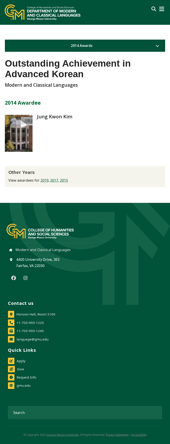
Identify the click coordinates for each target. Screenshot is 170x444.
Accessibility (139, 435)
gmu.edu (24, 385)
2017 (54, 180)
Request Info (26, 377)
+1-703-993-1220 (30, 322)
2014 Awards (82, 45)
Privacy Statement (117, 435)
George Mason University (62, 435)
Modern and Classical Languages (43, 249)
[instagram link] (25, 278)
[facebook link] (13, 278)
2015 (64, 180)
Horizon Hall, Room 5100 (35, 314)
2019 (44, 180)
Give (20, 369)
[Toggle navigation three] (161, 9)
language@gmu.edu (32, 339)
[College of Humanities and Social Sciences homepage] (44, 229)
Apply (21, 361)
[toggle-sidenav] (156, 46)
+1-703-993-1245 (30, 331)
